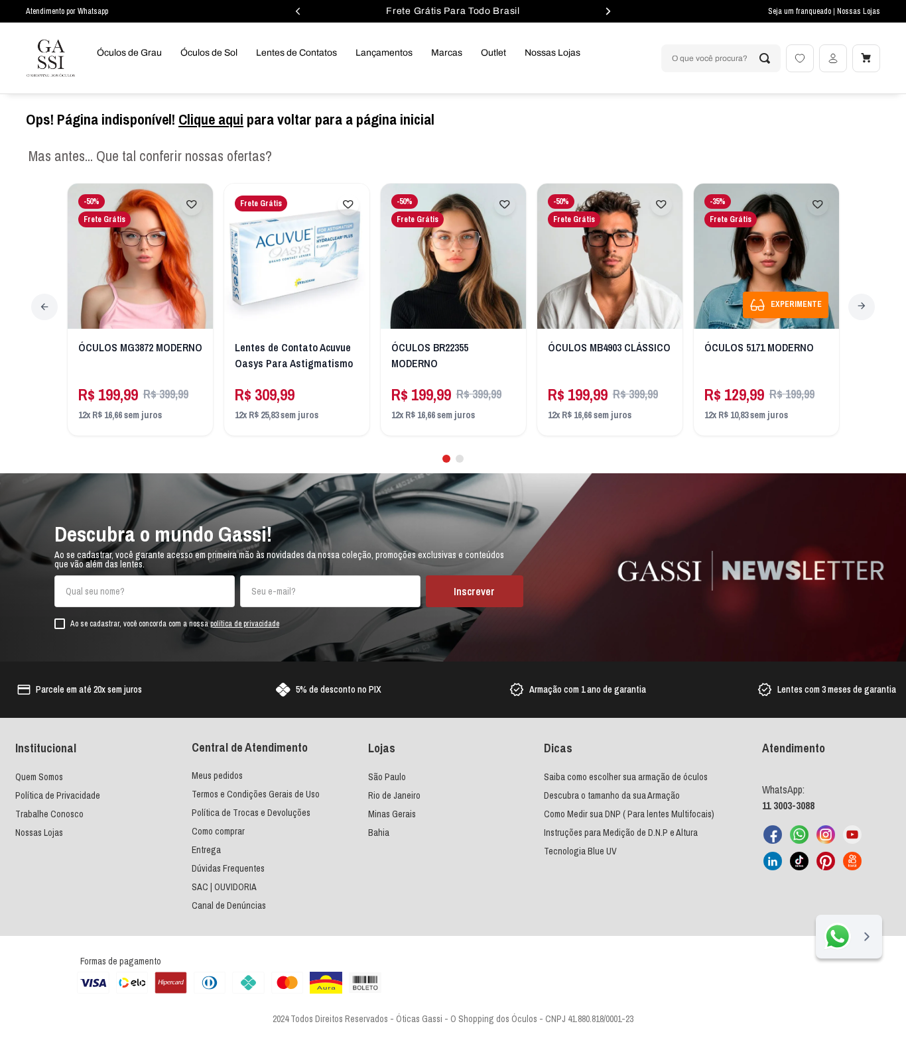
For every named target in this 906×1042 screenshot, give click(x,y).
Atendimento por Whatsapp (67, 11)
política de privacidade (244, 623)
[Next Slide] (861, 307)
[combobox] (721, 58)
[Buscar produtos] (764, 58)
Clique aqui (210, 119)
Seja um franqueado (800, 11)
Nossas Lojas (858, 11)
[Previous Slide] (44, 307)
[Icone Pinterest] (825, 861)
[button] (446, 459)
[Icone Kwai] (852, 861)
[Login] (833, 58)
